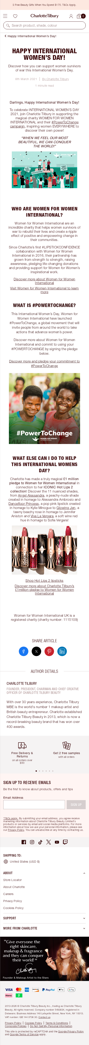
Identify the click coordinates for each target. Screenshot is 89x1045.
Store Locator (12, 880)
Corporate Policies (15, 1026)
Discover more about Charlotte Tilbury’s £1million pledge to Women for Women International (44, 589)
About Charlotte (14, 887)
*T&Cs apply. (10, 818)
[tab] (36, 771)
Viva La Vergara (42, 516)
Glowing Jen (66, 508)
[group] (24, 752)
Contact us (44, 1017)
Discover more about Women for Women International (44, 281)
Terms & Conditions (57, 1023)
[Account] (71, 16)
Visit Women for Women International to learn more (44, 290)
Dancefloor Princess (23, 503)
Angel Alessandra (31, 495)
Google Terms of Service (24, 1034)
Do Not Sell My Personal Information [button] (51, 1026)
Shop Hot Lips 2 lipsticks (44, 580)
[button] (8, 25)
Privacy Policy (16, 829)
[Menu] (5, 16)
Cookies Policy (13, 908)
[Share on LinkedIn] (62, 651)
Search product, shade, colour (34, 25)
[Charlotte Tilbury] (45, 16)
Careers (8, 894)
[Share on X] (36, 651)
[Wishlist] (15, 16)
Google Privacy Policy (71, 1031)
